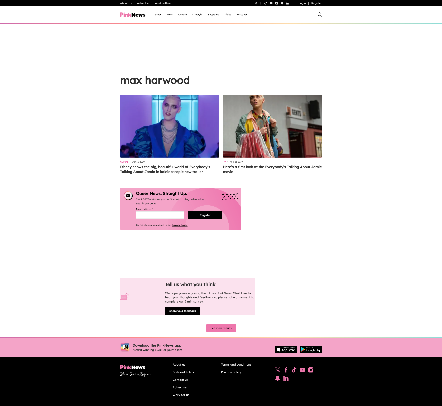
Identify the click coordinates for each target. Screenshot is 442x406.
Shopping (213, 14)
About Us (126, 3)
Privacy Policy (180, 225)
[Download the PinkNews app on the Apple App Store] (286, 349)
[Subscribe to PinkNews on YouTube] (302, 371)
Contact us (180, 379)
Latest (157, 14)
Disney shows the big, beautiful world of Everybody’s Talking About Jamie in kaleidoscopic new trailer (165, 169)
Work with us (163, 3)
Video (228, 14)
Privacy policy (231, 372)
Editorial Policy (183, 372)
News (169, 14)
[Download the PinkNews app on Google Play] (311, 349)
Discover (242, 14)
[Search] (320, 14)
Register (316, 3)
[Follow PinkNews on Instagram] (311, 371)
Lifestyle (197, 14)
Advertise (143, 3)
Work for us (181, 395)
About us (179, 364)
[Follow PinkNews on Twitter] (278, 371)
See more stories (221, 328)
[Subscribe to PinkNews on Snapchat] (278, 379)
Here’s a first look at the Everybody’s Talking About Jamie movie (272, 169)
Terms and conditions (236, 364)
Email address (149, 209)
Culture (182, 14)
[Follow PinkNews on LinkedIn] (287, 3)
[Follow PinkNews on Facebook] (286, 371)
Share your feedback (182, 311)
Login (302, 3)
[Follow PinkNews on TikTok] (294, 371)
